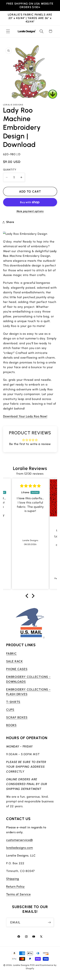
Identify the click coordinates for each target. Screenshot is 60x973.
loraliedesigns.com (19, 848)
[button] (8, 31)
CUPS (10, 709)
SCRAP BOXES (17, 717)
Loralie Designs (21, 965)
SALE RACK (14, 661)
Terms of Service (18, 894)
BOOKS (11, 725)
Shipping (12, 879)
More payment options (30, 211)
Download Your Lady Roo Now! (25, 416)
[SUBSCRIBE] (49, 922)
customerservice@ (19, 840)
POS (32, 965)
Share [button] (10, 222)
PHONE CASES (17, 669)
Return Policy (15, 886)
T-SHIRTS (13, 702)
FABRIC (11, 653)
